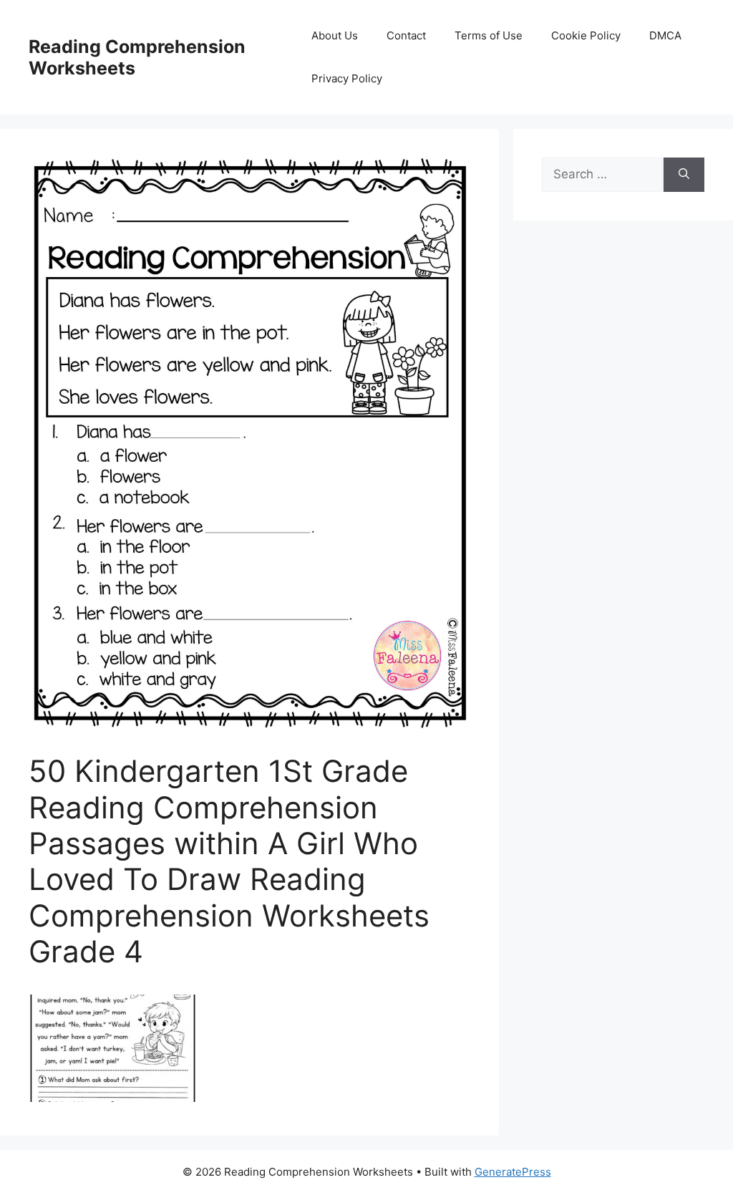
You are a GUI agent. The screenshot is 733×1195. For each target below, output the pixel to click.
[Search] (684, 175)
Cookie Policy (586, 35)
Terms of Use (489, 35)
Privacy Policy (346, 78)
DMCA (665, 35)
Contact (406, 35)
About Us (334, 35)
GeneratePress (513, 1172)
